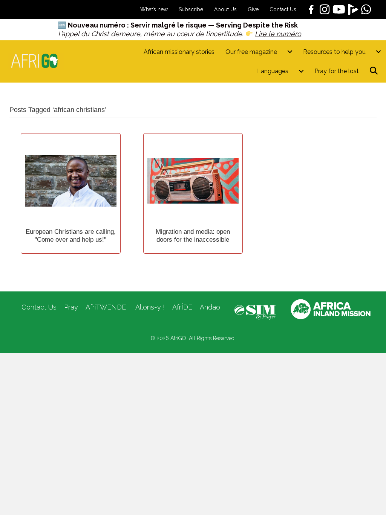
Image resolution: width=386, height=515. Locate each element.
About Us (225, 9)
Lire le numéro (278, 34)
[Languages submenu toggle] (301, 71)
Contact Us (283, 9)
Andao (210, 307)
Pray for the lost (336, 71)
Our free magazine (251, 51)
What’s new (154, 9)
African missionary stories (179, 51)
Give (253, 9)
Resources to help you (334, 51)
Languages (272, 71)
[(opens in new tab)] (255, 312)
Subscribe (191, 9)
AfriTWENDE (106, 307)
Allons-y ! (149, 307)
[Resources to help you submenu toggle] (378, 51)
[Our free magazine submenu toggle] (289, 51)
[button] (375, 71)
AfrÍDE (182, 307)
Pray (71, 307)
